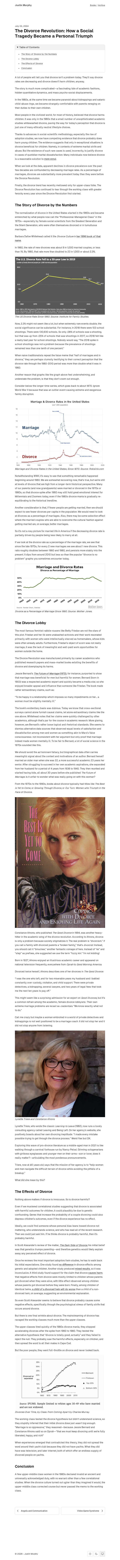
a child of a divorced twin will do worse (53, 1289)
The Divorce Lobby (30, 59)
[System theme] (102, 1553)
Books (93, 5)
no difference (66, 1264)
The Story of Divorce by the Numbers (39, 54)
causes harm (95, 1272)
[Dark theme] (96, 1553)
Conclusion (26, 68)
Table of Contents (29, 47)
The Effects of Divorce (32, 63)
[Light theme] (90, 1553)
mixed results (82, 1268)
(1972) (50, 673)
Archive (101, 5)
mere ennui (50, 159)
